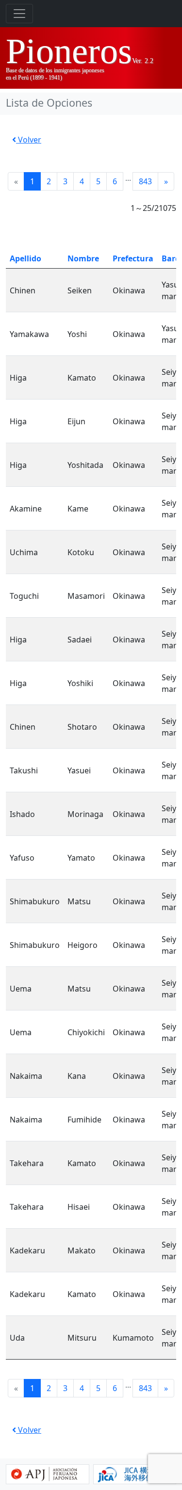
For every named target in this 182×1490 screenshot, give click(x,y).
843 (145, 181)
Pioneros (69, 51)
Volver (28, 139)
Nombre (83, 258)
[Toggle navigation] (19, 13)
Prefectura (133, 258)
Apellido (25, 258)
